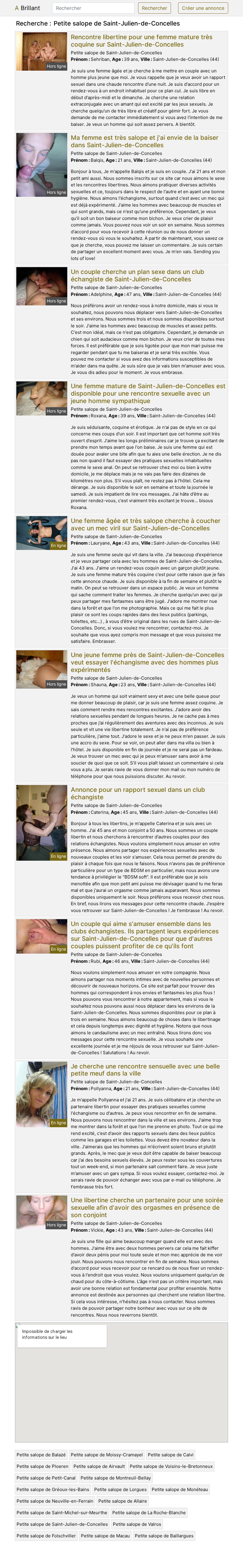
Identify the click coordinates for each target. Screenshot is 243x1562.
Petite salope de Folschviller (46, 1536)
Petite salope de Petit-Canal (46, 1478)
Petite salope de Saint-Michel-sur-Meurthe (62, 1512)
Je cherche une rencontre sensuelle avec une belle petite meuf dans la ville (145, 1070)
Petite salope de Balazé (41, 1455)
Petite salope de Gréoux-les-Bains (53, 1489)
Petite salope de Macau (105, 1536)
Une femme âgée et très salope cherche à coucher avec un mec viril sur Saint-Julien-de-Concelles (145, 524)
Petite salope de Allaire (122, 1501)
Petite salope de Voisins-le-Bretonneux (171, 1466)
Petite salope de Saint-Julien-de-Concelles (62, 1524)
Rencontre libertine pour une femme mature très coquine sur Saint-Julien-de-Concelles (141, 40)
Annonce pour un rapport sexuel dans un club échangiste (138, 793)
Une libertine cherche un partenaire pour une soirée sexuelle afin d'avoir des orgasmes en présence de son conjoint (147, 1207)
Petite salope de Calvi (171, 1455)
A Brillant (27, 8)
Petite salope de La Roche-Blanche (149, 1512)
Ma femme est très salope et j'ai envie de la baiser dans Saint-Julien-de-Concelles (144, 141)
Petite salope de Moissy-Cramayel (107, 1455)
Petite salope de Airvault (99, 1466)
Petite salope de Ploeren (42, 1466)
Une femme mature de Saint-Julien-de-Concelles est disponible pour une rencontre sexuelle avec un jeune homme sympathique (148, 393)
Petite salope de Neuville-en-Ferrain (55, 1501)
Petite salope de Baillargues (164, 1536)
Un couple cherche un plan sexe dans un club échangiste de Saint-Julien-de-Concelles (137, 275)
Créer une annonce (203, 8)
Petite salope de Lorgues (120, 1489)
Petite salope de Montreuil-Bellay (116, 1478)
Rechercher (154, 8)
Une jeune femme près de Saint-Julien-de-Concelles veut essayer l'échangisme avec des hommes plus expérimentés (147, 662)
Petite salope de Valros (137, 1524)
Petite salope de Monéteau (180, 1489)
